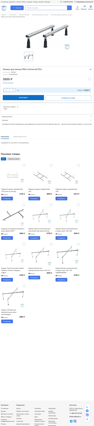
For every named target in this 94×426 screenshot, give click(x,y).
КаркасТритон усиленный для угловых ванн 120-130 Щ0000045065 (66, 270)
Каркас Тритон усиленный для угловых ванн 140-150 (67, 230)
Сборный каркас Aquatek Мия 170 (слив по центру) (12, 190)
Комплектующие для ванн (40, 15)
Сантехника (12, 15)
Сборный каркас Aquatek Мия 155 (39, 190)
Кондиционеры (53, 418)
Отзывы (35, 2)
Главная (3, 15)
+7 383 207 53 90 (75, 413)
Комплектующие (24, 15)
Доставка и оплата (15, 2)
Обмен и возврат (27, 2)
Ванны (18, 408)
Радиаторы (52, 408)
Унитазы (19, 418)
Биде (36, 417)
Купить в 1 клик (68, 98)
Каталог (18, 8)
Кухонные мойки (40, 411)
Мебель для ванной (22, 411)
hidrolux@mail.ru (75, 416)
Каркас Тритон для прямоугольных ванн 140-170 (39, 269)
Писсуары (38, 414)
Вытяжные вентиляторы (52, 422)
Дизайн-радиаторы (52, 412)
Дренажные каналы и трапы (40, 420)
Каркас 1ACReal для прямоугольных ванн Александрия (8, 312)
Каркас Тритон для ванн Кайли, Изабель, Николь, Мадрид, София (12, 270)
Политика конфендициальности (7, 420)
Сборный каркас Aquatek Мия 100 (66, 190)
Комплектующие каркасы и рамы (61, 15)
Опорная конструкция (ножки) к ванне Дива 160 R (12, 230)
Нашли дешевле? (8, 83)
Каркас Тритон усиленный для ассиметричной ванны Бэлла (39, 230)
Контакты (41, 2)
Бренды (47, 2)
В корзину (23, 98)
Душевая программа (23, 424)
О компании (4, 2)
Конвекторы (52, 416)
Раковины (38, 408)
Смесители (19, 421)
